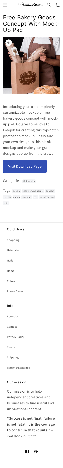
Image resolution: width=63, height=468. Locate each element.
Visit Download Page (24, 166)
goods (16, 197)
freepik (7, 197)
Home (11, 271)
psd (35, 197)
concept (50, 190)
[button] (5, 4)
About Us (13, 316)
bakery (16, 190)
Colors (11, 281)
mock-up (26, 197)
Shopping (13, 240)
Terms (11, 347)
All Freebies (29, 181)
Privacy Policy (15, 337)
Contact (12, 327)
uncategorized (47, 197)
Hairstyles (13, 250)
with (6, 203)
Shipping (13, 357)
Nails (10, 260)
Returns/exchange (18, 368)
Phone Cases (15, 291)
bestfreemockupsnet (32, 190)
